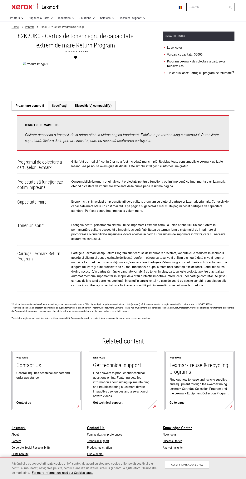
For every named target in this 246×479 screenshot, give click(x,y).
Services (105, 18)
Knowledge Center (177, 428)
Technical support (98, 441)
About (15, 434)
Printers (15, 18)
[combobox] (210, 7)
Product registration (99, 447)
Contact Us (96, 428)
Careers (16, 441)
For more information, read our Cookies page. (62, 473)
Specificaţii (59, 105)
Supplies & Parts (39, 18)
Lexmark (19, 428)
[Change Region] (180, 7)
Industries (64, 18)
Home (35, 6)
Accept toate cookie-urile (187, 464)
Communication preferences (104, 434)
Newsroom (169, 434)
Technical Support (131, 18)
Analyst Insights (173, 447)
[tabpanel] (123, 204)
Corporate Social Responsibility (31, 447)
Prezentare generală (30, 105)
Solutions (85, 18)
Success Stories (172, 441)
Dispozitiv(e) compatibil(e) (93, 105)
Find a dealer (95, 454)
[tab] (30, 105)
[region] (123, 468)
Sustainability (20, 454)
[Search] (230, 7)
